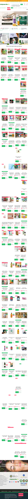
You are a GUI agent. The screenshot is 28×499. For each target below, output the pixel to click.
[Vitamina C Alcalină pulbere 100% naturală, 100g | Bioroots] (5, 168)
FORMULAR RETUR (2, 476)
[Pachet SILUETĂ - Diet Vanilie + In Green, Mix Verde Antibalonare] (5, 102)
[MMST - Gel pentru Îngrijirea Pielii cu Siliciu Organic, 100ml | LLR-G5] (17, 447)
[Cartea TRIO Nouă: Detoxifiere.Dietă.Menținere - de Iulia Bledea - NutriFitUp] (17, 234)
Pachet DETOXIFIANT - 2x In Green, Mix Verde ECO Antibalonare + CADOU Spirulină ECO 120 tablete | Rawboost (17, 76)
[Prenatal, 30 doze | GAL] (24, 332)
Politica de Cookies (13, 496)
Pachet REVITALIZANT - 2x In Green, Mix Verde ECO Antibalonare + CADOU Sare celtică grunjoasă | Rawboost (18, 109)
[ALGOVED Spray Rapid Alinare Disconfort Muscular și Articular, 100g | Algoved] (5, 349)
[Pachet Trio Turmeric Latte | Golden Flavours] (24, 217)
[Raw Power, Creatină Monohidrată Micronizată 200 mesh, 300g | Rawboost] (11, 102)
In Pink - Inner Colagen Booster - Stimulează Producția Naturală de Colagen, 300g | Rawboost (24, 76)
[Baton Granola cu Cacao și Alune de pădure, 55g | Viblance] (11, 217)
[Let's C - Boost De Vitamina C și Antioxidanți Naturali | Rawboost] (11, 283)
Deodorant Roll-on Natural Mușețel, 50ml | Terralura (24, 436)
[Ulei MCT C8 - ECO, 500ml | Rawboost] (18, 283)
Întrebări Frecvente (3, 484)
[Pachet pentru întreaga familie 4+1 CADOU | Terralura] (17, 53)
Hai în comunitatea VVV (4, 480)
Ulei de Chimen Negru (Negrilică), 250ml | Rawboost (10, 206)
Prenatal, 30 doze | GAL (24, 337)
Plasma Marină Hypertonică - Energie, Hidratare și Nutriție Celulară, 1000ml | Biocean (18, 142)
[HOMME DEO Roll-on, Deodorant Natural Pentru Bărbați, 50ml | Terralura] (24, 316)
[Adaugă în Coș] (2, 62)
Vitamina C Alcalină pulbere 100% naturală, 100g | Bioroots (4, 173)
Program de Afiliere (3, 481)
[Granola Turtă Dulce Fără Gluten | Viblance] (17, 399)
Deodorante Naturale (15, 5)
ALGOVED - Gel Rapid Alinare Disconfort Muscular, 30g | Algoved (24, 272)
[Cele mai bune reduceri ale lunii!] (23, 35)
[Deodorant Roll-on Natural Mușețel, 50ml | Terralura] (24, 431)
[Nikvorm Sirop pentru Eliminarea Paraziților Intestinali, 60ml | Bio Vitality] (24, 234)
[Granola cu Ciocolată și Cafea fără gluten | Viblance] (11, 366)
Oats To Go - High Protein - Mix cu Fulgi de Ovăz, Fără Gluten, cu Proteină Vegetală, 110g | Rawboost (24, 174)
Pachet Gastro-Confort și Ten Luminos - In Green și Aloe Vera (24, 125)
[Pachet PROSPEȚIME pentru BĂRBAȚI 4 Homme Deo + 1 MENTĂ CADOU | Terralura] (24, 200)
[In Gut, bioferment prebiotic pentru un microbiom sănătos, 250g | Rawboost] (4, 53)
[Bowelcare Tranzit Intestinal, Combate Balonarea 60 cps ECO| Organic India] (18, 300)
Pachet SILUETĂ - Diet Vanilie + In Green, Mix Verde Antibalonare (4, 108)
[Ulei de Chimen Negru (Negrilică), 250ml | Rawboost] (11, 200)
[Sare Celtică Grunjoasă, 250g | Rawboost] (5, 431)
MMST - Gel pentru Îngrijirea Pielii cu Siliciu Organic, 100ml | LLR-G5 (17, 452)
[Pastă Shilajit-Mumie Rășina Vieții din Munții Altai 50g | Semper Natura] (24, 349)
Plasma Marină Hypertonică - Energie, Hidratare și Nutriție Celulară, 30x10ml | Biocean (11, 125)
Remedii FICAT (15, 7)
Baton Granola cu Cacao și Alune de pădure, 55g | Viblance (10, 223)
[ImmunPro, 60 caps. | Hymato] (24, 184)
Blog (27, 9)
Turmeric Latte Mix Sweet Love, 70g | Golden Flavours (4, 240)
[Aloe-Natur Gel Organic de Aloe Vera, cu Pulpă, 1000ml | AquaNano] (5, 366)
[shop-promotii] (14, 39)
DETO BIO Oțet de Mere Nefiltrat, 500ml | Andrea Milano (11, 272)
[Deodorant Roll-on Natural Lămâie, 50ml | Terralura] (18, 316)
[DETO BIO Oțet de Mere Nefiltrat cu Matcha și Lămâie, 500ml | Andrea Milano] (24, 399)
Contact (1, 485)
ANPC (26, 491)
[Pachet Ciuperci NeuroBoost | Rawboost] (24, 283)
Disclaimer (22, 491)
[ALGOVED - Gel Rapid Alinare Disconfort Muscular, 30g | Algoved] (24, 266)
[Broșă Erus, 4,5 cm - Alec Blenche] (11, 332)
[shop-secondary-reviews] (4, 39)
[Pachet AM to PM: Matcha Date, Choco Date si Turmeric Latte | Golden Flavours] (18, 119)
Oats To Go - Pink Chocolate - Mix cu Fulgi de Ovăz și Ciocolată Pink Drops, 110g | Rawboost (24, 421)
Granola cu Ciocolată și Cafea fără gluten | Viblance (11, 372)
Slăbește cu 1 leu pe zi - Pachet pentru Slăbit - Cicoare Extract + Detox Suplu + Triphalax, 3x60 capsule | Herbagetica (24, 306)
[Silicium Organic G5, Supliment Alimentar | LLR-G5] (17, 250)
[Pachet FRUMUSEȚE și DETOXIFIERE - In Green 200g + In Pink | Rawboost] (4, 69)
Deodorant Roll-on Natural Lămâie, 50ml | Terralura (18, 322)
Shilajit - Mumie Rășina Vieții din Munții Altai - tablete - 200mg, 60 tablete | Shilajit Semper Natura (24, 372)
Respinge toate (21, 495)
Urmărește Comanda (3, 479)
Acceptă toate (20, 493)
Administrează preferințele (20, 497)
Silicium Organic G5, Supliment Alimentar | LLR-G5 (17, 256)
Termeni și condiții (4, 491)
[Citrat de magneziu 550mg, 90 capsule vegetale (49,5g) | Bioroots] (5, 399)
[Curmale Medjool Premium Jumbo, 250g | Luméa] (5, 332)
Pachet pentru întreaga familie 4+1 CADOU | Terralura (17, 58)
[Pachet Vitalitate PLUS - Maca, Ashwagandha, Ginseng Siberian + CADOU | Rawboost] (5, 300)
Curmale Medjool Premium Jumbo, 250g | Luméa (5, 338)
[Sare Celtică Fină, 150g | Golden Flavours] (11, 399)
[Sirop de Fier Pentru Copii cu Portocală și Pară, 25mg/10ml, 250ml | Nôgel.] (17, 431)
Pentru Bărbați (20, 7)
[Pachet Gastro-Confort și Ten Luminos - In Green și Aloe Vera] (24, 119)
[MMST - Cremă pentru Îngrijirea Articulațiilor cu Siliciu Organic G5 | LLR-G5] (11, 431)
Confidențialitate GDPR (16, 491)
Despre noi (2, 475)
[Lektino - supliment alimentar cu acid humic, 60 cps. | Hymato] (23, 447)
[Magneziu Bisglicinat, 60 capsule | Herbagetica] (18, 366)
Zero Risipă (9, 9)
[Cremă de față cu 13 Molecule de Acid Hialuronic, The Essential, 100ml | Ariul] (11, 168)
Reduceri (9, 7)
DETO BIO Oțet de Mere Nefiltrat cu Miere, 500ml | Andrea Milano (11, 322)
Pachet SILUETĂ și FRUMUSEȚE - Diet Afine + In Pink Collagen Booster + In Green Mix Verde (5, 289)
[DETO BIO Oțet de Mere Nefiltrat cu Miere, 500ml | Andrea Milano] (11, 316)
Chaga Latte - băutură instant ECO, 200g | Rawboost (4, 206)
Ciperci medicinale (25, 7)
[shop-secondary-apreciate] (23, 42)
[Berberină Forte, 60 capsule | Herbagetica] (11, 300)
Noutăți (12, 7)
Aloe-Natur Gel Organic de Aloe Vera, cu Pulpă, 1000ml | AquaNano (4, 372)
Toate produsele (3, 7)
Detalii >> (6, 62)
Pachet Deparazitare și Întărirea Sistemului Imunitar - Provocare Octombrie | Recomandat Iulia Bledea (18, 272)
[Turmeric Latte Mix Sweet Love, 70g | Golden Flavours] (5, 234)
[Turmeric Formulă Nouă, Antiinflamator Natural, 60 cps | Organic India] (17, 200)
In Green (19, 5)
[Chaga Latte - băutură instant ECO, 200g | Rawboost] (5, 200)
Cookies (9, 491)
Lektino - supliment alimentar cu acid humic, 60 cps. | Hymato (23, 452)
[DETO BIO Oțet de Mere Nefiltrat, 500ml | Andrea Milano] (11, 266)
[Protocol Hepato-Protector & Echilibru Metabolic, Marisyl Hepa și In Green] (17, 168)
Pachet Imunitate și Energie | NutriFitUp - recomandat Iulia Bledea (18, 388)
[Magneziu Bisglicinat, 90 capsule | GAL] (18, 152)
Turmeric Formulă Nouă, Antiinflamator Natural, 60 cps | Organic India (17, 206)
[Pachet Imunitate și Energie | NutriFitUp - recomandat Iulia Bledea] (18, 382)
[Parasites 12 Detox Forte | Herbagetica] (11, 349)
